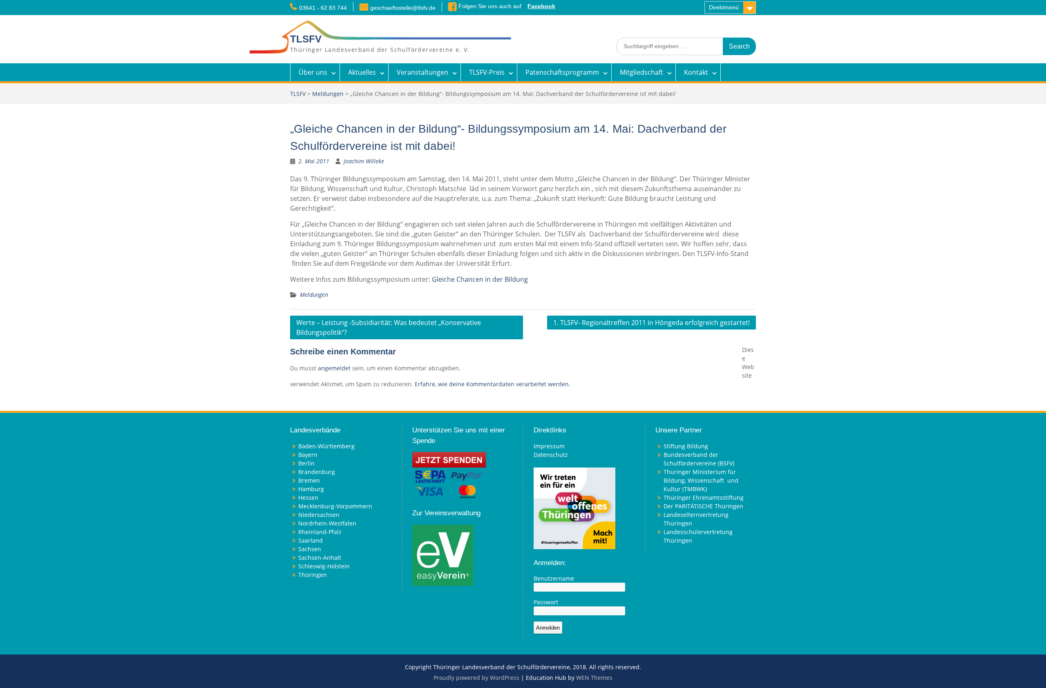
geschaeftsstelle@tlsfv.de (403, 7)
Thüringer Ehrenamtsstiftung (704, 497)
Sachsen (309, 549)
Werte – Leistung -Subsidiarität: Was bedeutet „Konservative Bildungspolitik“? (388, 327)
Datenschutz (551, 455)
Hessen (308, 497)
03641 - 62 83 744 (323, 7)
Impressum (549, 446)
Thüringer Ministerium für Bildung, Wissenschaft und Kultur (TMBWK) (701, 480)
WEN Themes (594, 677)
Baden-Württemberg (326, 446)
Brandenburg (316, 472)
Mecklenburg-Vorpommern (335, 506)
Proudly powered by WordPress (476, 677)
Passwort (546, 602)
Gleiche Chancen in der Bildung (480, 279)
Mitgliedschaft (641, 72)
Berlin (306, 463)
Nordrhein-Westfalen (327, 523)
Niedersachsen (319, 515)
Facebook (541, 6)
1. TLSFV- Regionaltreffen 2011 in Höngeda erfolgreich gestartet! (651, 322)
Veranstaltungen (422, 72)
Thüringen (312, 575)
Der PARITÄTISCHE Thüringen (703, 506)
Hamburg (311, 489)
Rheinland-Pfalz (320, 532)
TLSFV (306, 39)
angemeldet (334, 368)
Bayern (307, 455)
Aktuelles (362, 72)
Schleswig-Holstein (324, 566)
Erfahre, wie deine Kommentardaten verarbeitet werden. (492, 384)
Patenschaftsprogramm (562, 72)
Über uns (313, 72)
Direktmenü (724, 7)
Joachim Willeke (364, 161)
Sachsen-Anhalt (319, 557)
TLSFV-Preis (487, 72)
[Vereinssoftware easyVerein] (443, 554)
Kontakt (696, 72)
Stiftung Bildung (686, 446)
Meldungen (328, 94)
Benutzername (554, 578)
